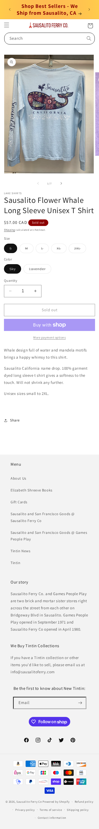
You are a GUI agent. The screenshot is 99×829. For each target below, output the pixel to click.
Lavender (40, 270)
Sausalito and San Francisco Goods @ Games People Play (49, 535)
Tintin (16, 562)
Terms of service (51, 810)
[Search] (89, 38)
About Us (18, 478)
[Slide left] (38, 183)
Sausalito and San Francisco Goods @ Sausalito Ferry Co (43, 517)
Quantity (10, 280)
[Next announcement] (89, 9)
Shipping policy (78, 810)
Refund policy (84, 801)
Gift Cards (19, 502)
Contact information (52, 818)
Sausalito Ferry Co (29, 801)
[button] (6, 25)
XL (62, 249)
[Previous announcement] (10, 9)
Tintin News (21, 551)
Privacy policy (25, 810)
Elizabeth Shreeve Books (32, 490)
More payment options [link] (49, 337)
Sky (15, 270)
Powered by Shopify (56, 801)
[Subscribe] (80, 703)
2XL (80, 249)
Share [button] (15, 420)
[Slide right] (61, 183)
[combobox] (49, 38)
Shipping (9, 230)
